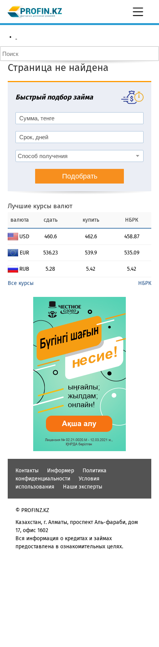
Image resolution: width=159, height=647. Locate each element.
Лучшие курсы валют (40, 206)
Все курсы (21, 283)
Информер (60, 470)
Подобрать (79, 176)
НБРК (144, 283)
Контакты (27, 470)
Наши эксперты (82, 487)
